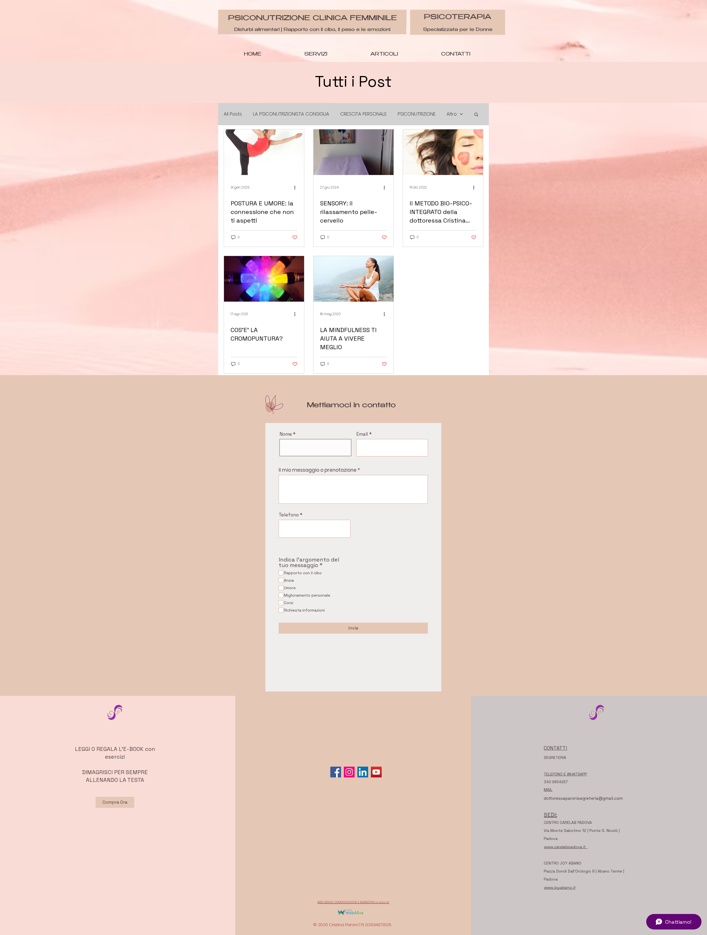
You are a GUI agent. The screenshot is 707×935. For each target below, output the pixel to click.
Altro (452, 114)
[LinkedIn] (362, 772)
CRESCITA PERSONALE (363, 114)
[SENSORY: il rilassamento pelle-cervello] (353, 152)
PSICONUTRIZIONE (417, 114)
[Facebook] (335, 772)
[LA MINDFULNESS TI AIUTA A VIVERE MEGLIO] (353, 279)
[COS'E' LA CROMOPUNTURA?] (264, 279)
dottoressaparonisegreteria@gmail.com (583, 798)
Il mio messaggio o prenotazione (318, 470)
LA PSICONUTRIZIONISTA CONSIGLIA (291, 114)
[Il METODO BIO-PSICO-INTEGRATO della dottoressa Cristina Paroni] (443, 152)
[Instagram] (349, 772)
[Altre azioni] (296, 187)
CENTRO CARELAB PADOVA (568, 822)
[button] (476, 115)
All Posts (233, 114)
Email (362, 434)
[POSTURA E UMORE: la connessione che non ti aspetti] (264, 152)
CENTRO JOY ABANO (562, 863)
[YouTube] (376, 772)
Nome (285, 434)
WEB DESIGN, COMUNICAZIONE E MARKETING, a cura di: (353, 902)
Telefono (289, 515)
